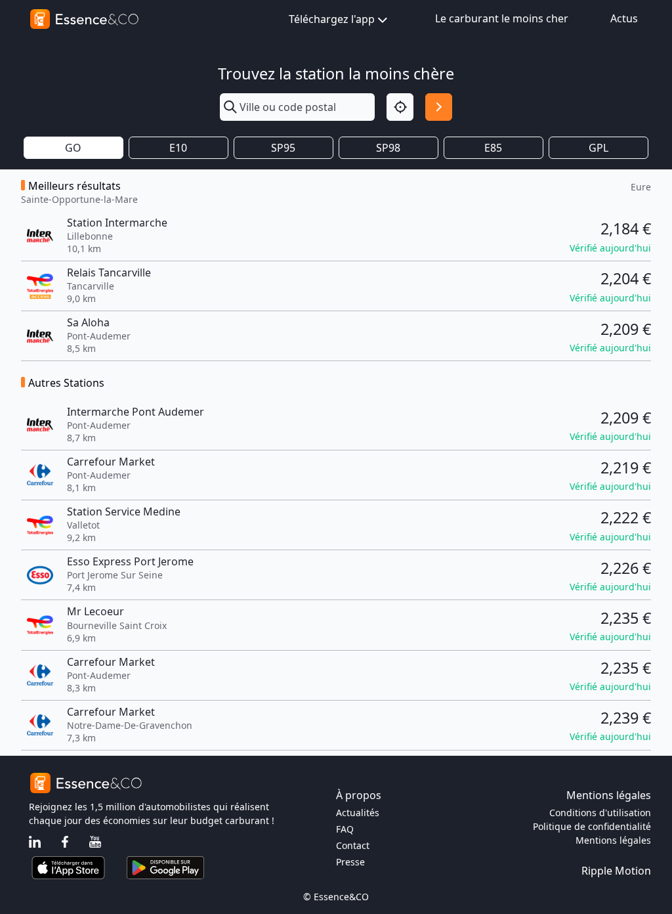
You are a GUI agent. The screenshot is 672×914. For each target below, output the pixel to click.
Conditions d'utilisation (600, 812)
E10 (178, 148)
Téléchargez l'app (332, 19)
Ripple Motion (616, 870)
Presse (350, 862)
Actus (624, 18)
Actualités (357, 812)
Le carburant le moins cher (501, 18)
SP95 (283, 148)
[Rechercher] (438, 106)
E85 (493, 148)
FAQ (345, 829)
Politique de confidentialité (592, 826)
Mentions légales (613, 840)
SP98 (388, 148)
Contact (352, 845)
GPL (598, 148)
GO (73, 148)
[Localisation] (400, 106)
